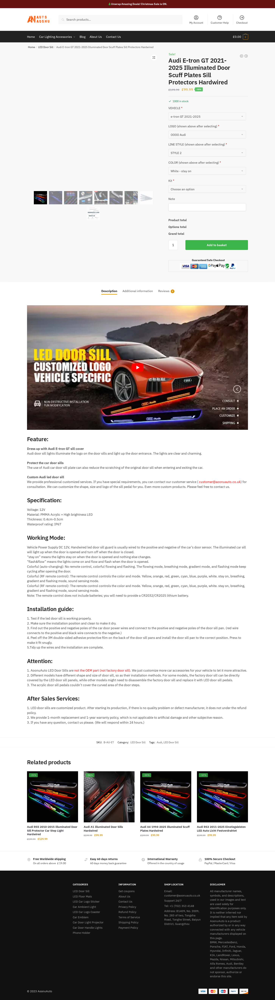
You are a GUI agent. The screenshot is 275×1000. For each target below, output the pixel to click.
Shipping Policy (128, 922)
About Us (124, 896)
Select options (52, 846)
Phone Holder (81, 933)
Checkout (242, 22)
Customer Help (220, 22)
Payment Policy (128, 927)
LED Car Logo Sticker (86, 901)
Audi (159, 742)
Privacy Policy (127, 907)
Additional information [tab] (137, 291)
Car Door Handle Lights (87, 927)
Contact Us (125, 901)
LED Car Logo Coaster (86, 912)
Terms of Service (129, 917)
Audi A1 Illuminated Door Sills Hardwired (103, 828)
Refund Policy (127, 912)
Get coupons (127, 891)
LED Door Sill (45, 47)
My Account (196, 22)
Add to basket (217, 245)
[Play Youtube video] (137, 367)
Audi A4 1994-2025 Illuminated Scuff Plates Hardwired (165, 828)
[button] (154, 57)
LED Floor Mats (82, 896)
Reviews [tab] (164, 291)
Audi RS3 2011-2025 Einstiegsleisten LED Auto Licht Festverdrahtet (221, 828)
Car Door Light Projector (88, 922)
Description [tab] (109, 291)
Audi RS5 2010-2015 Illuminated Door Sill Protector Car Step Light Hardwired (52, 830)
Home (31, 47)
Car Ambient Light (84, 907)
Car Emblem (80, 917)
